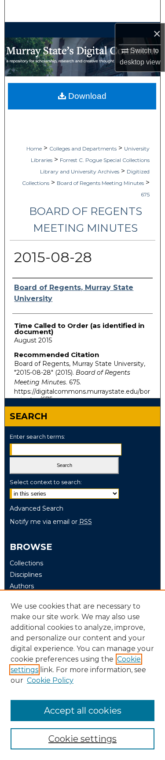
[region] (82, 675)
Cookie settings (82, 739)
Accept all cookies (82, 710)
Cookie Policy (50, 680)
